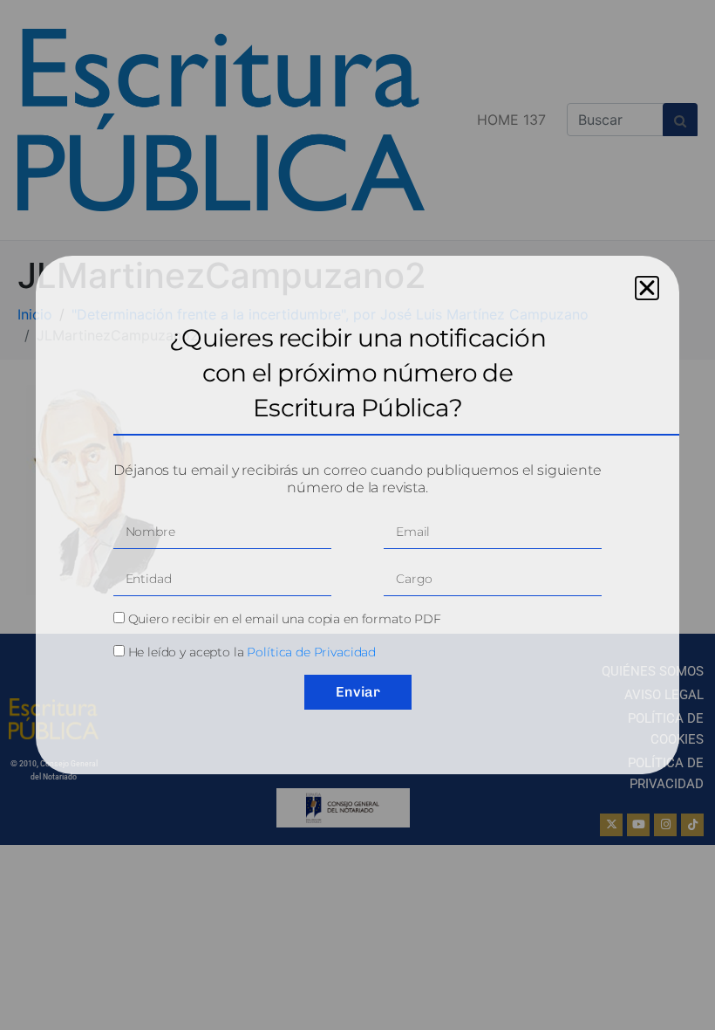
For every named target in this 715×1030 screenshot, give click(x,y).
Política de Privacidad (311, 652)
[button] (647, 288)
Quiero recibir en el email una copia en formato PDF (284, 619)
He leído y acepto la (252, 652)
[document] (357, 515)
